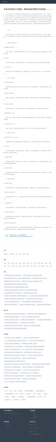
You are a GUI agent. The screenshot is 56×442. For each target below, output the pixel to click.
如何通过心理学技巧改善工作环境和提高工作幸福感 (32, 275)
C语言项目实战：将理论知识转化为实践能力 (31, 337)
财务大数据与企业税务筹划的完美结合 (44, 319)
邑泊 (16, 393)
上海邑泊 (20, 390)
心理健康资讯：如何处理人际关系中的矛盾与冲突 (13, 325)
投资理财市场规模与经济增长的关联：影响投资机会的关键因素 (15, 284)
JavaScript (40, 396)
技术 (31, 263)
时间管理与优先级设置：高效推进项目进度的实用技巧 (34, 346)
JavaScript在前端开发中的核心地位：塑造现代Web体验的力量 (15, 340)
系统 (5, 266)
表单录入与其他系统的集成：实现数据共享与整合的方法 (32, 301)
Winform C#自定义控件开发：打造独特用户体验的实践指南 (32, 349)
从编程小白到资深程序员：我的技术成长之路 (35, 298)
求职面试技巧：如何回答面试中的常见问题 (27, 304)
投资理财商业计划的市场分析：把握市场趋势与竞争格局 (32, 281)
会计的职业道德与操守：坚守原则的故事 (27, 322)
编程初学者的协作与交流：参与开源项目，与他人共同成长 (14, 355)
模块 (27, 266)
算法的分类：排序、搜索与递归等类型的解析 (32, 325)
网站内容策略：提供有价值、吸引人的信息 (12, 281)
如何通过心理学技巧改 (40, 390)
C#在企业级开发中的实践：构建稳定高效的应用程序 (38, 295)
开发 (20, 254)
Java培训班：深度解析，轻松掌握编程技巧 (12, 343)
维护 (28, 254)
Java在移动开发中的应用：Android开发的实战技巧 (13, 346)
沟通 (50, 263)
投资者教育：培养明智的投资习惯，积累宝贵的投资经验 (14, 298)
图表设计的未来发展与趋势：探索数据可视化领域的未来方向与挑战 (16, 287)
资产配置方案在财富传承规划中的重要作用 (12, 316)
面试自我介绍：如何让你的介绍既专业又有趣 (31, 369)
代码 (27, 263)
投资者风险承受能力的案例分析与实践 (30, 292)
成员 (20, 266)
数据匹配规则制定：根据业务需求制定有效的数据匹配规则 (14, 313)
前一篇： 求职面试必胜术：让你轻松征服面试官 (16, 235)
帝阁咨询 (5, 1)
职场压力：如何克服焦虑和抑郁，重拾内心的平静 (30, 316)
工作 (47, 266)
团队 (24, 254)
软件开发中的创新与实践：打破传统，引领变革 (32, 352)
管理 (42, 263)
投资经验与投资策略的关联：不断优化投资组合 (12, 275)
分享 (9, 266)
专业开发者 (12, 254)
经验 (46, 263)
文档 (12, 266)
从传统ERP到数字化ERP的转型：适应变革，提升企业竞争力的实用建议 (17, 364)
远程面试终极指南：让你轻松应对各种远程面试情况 (36, 313)
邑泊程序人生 (7, 399)
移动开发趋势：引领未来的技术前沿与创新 (12, 349)
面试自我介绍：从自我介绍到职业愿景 (11, 372)
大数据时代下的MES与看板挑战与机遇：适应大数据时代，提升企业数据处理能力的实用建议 (20, 290)
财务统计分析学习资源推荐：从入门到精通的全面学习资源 (33, 367)
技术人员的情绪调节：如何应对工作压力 (39, 278)
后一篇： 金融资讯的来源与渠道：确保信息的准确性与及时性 (19, 236)
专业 (39, 266)
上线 (50, 266)
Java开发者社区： (21, 396)
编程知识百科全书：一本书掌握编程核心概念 (12, 367)
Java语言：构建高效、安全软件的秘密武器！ (37, 340)
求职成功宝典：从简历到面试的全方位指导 (12, 301)
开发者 (43, 266)
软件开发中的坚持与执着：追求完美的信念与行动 (13, 352)
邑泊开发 (7, 396)
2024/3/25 (50, 9)
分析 (16, 266)
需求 (24, 263)
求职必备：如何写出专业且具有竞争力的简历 (12, 358)
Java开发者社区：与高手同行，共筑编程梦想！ (12, 337)
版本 (35, 266)
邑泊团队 (13, 396)
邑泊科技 (39, 393)
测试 (20, 263)
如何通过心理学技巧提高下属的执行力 (11, 322)
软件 (39, 263)
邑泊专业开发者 (16, 399)
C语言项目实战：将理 (31, 396)
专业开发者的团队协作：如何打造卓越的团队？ (12, 369)
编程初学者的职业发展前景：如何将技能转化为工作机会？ (14, 361)
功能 (24, 266)
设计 (35, 263)
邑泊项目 (45, 393)
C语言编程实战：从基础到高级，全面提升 (29, 343)
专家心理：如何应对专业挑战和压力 (10, 304)
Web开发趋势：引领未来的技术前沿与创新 (35, 355)
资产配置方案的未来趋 (9, 393)
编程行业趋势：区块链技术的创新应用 (29, 358)
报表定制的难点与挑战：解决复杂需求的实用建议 (41, 364)
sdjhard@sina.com (37, 434)
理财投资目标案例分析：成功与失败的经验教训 (12, 292)
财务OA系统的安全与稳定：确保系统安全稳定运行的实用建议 (15, 328)
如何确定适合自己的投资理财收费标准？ (44, 304)
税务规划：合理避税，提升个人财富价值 (11, 319)
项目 (17, 254)
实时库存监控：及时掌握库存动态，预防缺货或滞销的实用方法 (15, 295)
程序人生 (6, 254)
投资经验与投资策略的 (29, 390)
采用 (31, 266)
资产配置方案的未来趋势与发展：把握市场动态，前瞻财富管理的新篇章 (17, 278)
